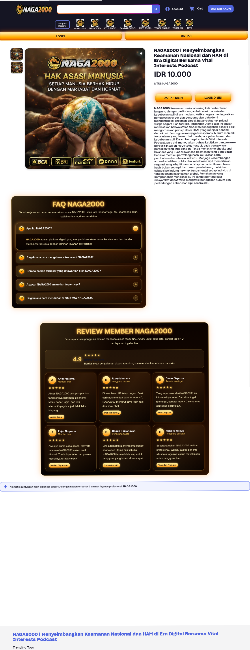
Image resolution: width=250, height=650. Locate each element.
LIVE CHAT (214, 645)
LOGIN (62, 35)
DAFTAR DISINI (175, 97)
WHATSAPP (169, 645)
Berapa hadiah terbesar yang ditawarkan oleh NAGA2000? (64, 270)
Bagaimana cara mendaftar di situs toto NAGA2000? (60, 297)
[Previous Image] (29, 108)
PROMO (36, 645)
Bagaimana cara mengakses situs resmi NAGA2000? (60, 256)
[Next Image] (144, 108)
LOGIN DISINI (214, 97)
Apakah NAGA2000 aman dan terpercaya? (54, 283)
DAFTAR (188, 35)
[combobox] (106, 9)
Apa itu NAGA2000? (40, 227)
